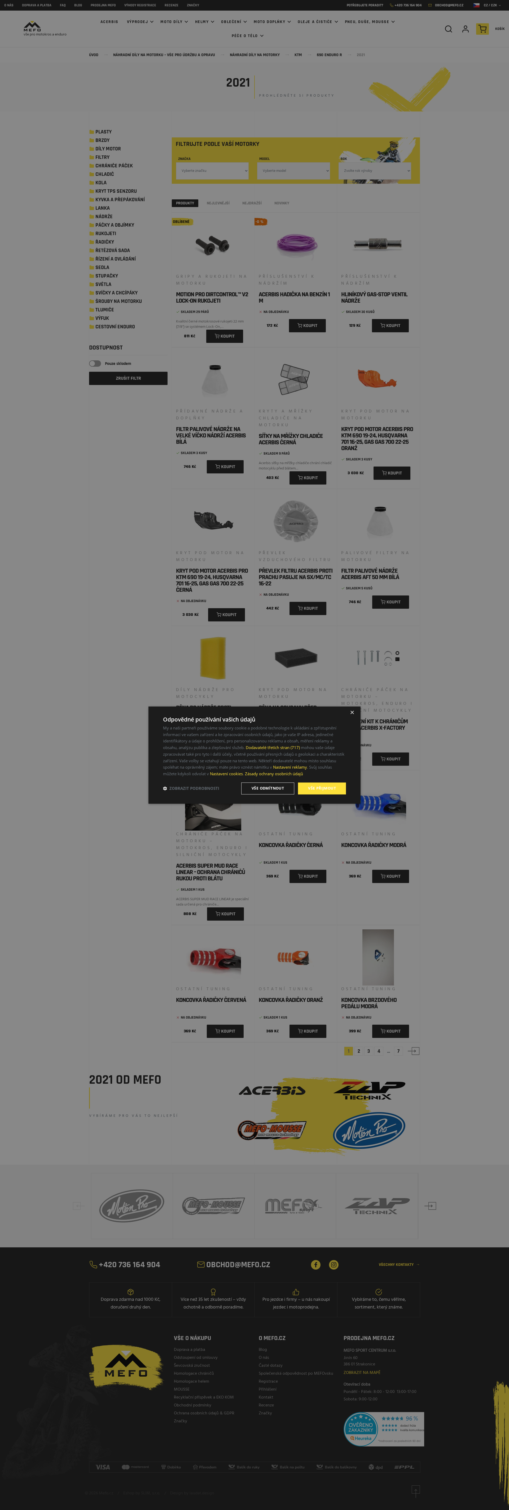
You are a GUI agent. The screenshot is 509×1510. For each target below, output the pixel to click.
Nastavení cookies (226, 774)
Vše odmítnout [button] (268, 788)
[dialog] (254, 755)
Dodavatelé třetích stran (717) (273, 747)
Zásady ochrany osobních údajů (274, 774)
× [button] (352, 713)
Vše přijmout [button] (322, 788)
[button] (191, 788)
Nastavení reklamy (290, 767)
